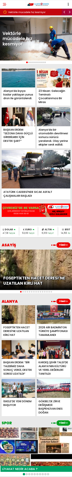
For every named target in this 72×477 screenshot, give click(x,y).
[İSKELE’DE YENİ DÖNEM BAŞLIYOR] (18, 388)
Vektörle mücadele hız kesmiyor (27, 12)
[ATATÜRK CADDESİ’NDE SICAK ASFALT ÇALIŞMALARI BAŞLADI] (36, 169)
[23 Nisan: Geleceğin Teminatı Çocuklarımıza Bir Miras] (53, 78)
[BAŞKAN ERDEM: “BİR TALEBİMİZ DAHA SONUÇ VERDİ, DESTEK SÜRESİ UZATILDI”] (18, 349)
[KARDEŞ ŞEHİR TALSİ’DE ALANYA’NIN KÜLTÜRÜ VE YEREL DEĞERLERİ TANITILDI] (53, 349)
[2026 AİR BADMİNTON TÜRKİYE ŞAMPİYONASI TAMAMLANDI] (53, 314)
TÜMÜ (62, 245)
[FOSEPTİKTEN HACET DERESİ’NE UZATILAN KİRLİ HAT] (18, 314)
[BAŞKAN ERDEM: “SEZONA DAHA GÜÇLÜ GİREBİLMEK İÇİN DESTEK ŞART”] (18, 116)
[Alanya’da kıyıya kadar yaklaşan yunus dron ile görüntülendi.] (18, 78)
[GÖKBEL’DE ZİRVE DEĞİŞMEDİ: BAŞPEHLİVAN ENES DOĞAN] (53, 388)
